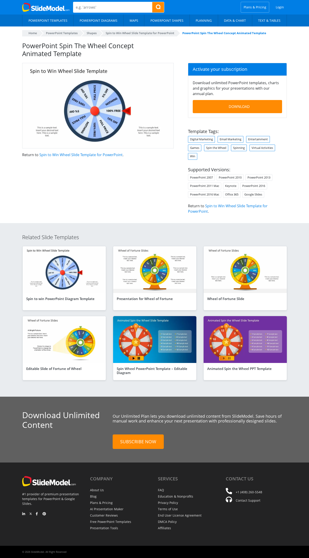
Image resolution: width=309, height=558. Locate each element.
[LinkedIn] (24, 514)
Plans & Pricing (255, 7)
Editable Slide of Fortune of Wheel (53, 368)
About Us (97, 490)
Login (280, 7)
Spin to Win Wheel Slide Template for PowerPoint (81, 154)
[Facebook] (37, 514)
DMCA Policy (167, 522)
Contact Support (248, 500)
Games (194, 148)
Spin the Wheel (216, 148)
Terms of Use (168, 509)
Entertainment (258, 139)
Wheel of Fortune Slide (225, 298)
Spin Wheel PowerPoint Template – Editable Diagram (152, 370)
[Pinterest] (44, 514)
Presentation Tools (104, 528)
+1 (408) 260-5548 (249, 492)
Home (33, 33)
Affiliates (164, 528)
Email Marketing (230, 139)
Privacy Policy (168, 503)
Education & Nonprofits (175, 496)
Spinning (239, 148)
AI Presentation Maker (107, 509)
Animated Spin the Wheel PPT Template (239, 368)
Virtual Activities (262, 148)
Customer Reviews (104, 515)
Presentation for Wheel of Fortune (145, 298)
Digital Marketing (201, 139)
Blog (93, 496)
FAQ (161, 490)
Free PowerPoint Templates (110, 522)
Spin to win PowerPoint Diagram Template (60, 298)
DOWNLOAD (239, 106)
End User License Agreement (180, 515)
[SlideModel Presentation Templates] (45, 7)
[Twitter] (30, 514)
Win (192, 156)
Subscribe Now (138, 442)
